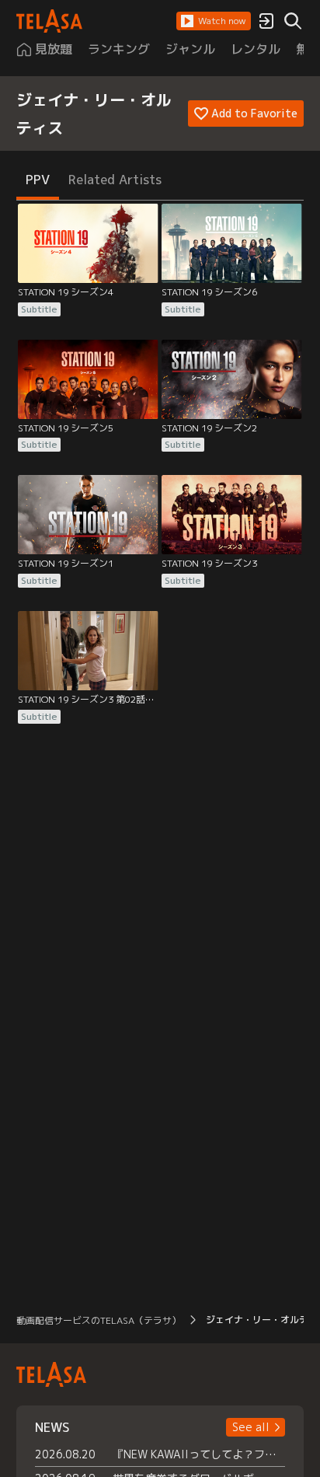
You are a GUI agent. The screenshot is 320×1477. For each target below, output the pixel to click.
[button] (213, 21)
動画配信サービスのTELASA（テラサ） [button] (98, 1320)
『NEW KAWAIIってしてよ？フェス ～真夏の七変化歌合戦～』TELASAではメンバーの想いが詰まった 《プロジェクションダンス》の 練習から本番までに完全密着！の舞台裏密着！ (199, 1454)
